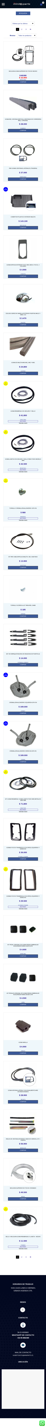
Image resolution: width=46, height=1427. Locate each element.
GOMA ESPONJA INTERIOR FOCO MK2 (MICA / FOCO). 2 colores (23, 265)
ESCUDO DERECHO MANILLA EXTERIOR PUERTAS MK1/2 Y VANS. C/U (23, 314)
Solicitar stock (23, 423)
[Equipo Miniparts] (42, 1423)
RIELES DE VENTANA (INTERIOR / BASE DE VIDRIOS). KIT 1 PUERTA (23, 1139)
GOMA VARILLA (23, 1042)
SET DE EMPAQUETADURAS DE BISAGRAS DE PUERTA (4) (23, 654)
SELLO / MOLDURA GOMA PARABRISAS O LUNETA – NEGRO (23, 1236)
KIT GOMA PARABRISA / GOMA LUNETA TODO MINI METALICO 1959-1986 (23, 799)
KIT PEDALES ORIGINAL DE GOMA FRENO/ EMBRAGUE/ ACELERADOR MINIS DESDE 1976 (23, 994)
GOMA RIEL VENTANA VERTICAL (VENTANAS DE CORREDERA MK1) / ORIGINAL (23, 120)
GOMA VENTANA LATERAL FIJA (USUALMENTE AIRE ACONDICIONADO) (23, 1091)
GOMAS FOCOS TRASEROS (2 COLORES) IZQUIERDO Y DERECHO (23, 896)
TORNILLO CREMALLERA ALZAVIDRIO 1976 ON (23, 508)
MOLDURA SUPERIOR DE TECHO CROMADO (23, 1188)
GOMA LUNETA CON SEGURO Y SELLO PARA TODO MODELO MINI (23, 459)
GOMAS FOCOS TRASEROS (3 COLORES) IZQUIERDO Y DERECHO (23, 848)
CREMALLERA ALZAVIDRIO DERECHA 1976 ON (23, 751)
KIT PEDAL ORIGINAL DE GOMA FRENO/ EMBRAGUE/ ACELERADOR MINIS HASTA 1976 (23, 945)
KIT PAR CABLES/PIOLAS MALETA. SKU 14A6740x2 (23, 556)
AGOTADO (23, 421)
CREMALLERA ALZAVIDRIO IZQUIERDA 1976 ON (23, 702)
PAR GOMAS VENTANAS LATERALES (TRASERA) (23, 168)
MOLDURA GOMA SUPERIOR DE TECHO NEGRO (23, 71)
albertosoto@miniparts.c (22, 1355)
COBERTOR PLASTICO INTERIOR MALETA (23, 217)
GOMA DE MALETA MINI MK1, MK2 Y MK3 (23, 362)
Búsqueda (23, 13)
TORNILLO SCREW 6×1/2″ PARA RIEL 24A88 (23, 605)
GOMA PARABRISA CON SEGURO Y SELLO (23, 411)
